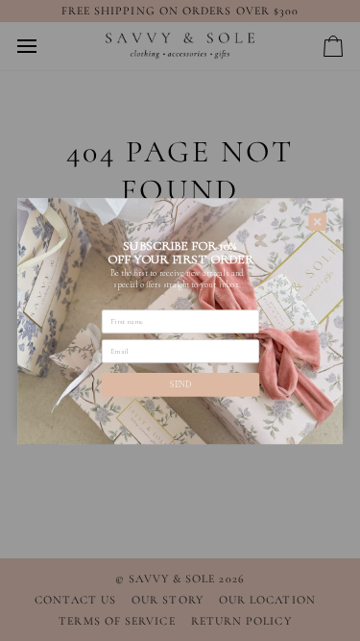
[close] (317, 221)
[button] (179, 384)
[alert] (180, 320)
